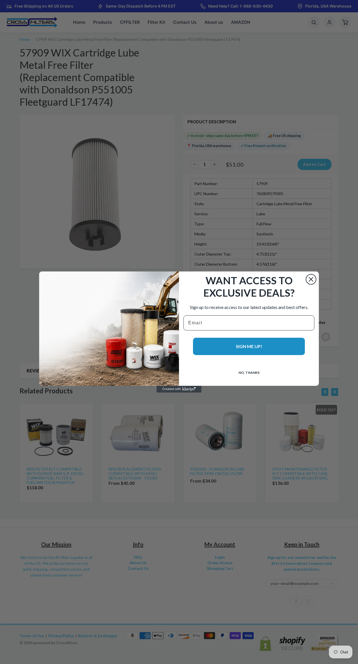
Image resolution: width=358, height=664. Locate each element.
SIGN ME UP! (249, 346)
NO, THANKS (249, 372)
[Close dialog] (311, 279)
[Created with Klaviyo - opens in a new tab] (179, 389)
